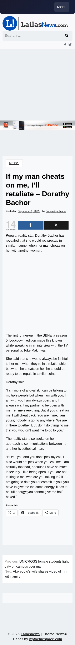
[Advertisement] (37, 84)
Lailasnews (30, 634)
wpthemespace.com (45, 639)
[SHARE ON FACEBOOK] (30, 225)
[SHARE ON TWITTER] (56, 225)
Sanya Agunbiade (56, 211)
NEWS (14, 163)
